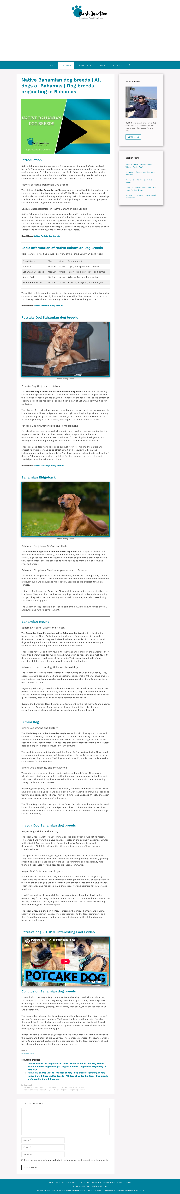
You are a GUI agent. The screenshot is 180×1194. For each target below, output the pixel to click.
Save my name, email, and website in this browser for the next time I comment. (66, 1160)
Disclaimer (96, 1182)
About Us (60, 1182)
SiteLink (116, 65)
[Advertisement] (90, 43)
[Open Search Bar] (129, 65)
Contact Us (70, 1182)
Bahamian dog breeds (27, 1053)
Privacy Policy (109, 1182)
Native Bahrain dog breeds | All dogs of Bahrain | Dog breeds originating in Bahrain (55, 1090)
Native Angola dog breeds (46, 236)
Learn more (133, 137)
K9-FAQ (103, 65)
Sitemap (120, 1182)
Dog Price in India (85, 65)
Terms (128, 1182)
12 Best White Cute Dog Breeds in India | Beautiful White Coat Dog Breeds (66, 1063)
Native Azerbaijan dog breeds (48, 465)
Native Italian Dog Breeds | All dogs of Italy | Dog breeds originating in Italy (66, 1073)
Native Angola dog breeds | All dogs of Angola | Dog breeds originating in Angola (54, 1087)
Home (52, 65)
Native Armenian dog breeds (48, 305)
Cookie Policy (83, 1182)
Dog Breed (66, 65)
